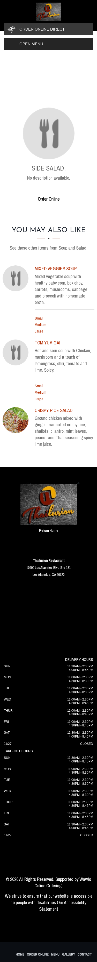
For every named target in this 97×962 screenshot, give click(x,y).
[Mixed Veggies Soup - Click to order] (17, 278)
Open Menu (31, 44)
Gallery (68, 954)
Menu (55, 954)
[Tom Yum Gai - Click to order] (17, 352)
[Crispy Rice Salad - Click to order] (17, 420)
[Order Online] (48, 133)
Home (20, 954)
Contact (85, 954)
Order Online (48, 199)
